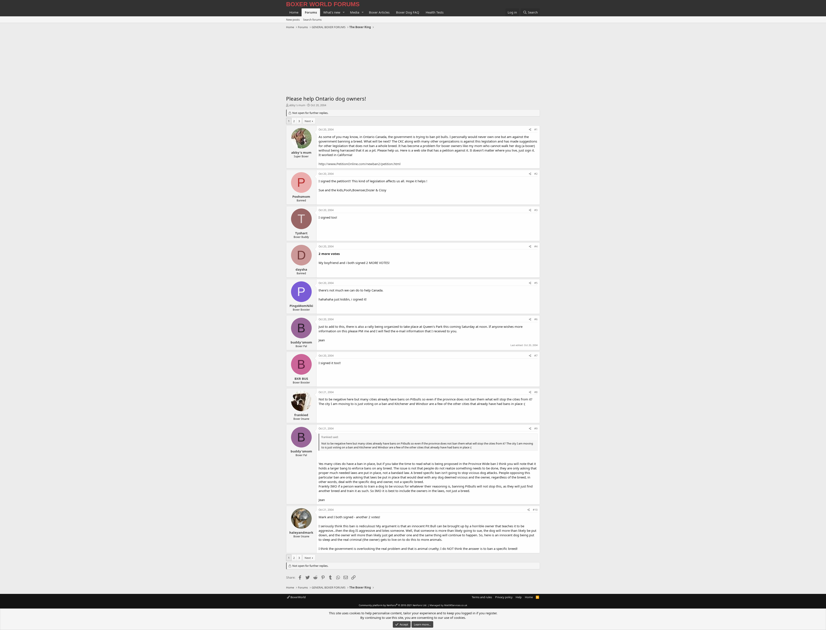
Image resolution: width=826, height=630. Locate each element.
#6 (536, 319)
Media (354, 12)
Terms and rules (482, 597)
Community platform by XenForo (393, 605)
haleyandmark (301, 532)
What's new (331, 12)
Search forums (312, 19)
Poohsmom (301, 196)
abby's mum (297, 105)
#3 (536, 210)
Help (519, 597)
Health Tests (435, 12)
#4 (536, 246)
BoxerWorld (298, 597)
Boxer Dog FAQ (407, 12)
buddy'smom (301, 342)
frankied (301, 415)
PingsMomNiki (301, 306)
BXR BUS (301, 378)
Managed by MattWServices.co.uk (448, 605)
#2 (536, 174)
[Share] (530, 129)
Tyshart (301, 233)
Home (293, 12)
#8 (536, 392)
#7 (536, 355)
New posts (293, 19)
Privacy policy (504, 597)
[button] (344, 12)
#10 (535, 510)
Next (308, 121)
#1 (536, 129)
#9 (536, 428)
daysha (301, 269)
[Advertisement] (413, 63)
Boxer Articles (379, 12)
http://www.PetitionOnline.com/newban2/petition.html (360, 164)
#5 (536, 283)
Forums (311, 12)
